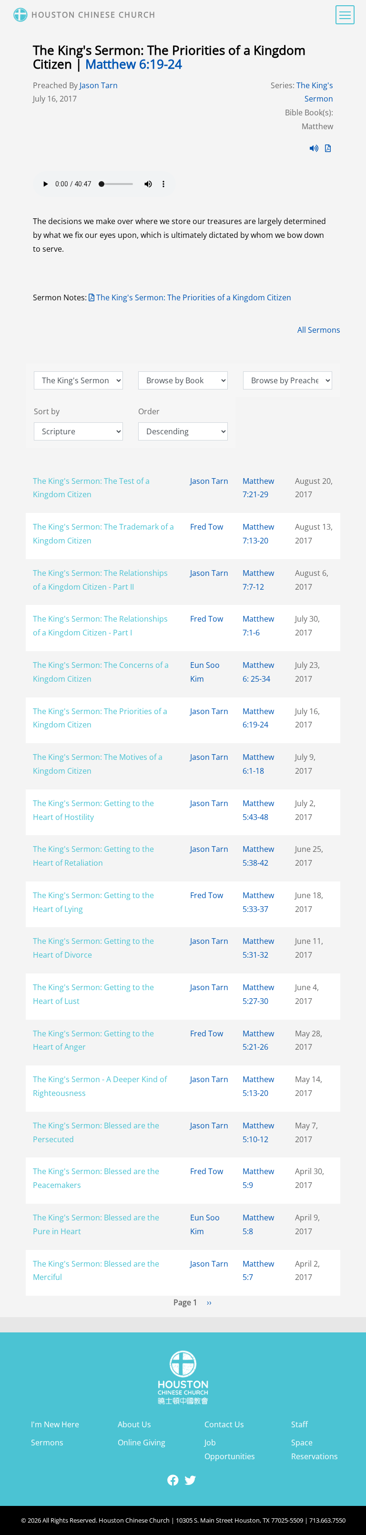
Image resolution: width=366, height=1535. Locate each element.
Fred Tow (206, 527)
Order (149, 411)
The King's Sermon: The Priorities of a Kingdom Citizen (192, 297)
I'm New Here (55, 1424)
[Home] (21, 14)
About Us (134, 1424)
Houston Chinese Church (93, 15)
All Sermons (318, 330)
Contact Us (224, 1424)
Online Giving (141, 1442)
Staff (299, 1424)
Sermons (47, 1442)
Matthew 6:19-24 (133, 64)
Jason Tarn (99, 85)
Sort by (47, 411)
